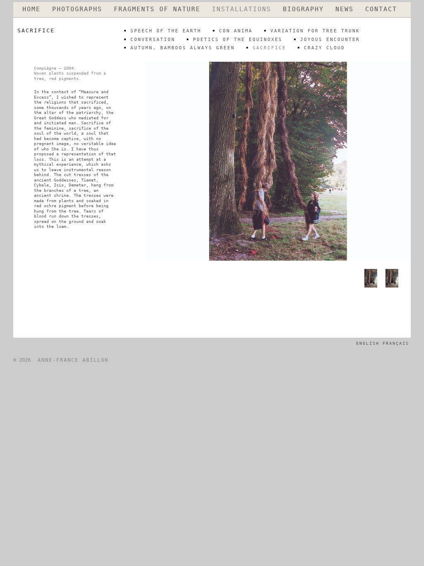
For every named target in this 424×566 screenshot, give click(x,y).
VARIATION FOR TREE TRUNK (315, 31)
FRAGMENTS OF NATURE (157, 9)
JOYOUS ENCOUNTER (330, 39)
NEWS (344, 9)
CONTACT (381, 9)
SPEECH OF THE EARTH (165, 31)
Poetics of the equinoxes (237, 39)
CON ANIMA (236, 31)
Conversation (152, 39)
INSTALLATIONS (241, 9)
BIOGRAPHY (303, 9)
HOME (31, 9)
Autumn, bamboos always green (182, 48)
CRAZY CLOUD (324, 48)
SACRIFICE (269, 48)
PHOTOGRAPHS (77, 9)
